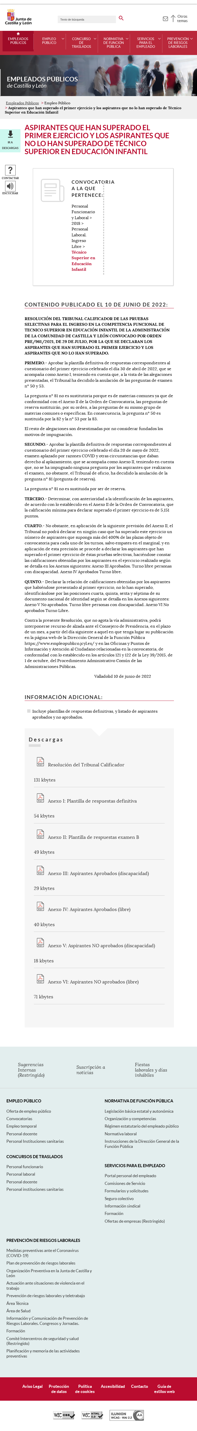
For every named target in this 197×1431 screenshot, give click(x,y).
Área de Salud (18, 1310)
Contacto (139, 1386)
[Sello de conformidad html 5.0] (92, 1417)
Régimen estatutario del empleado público (142, 1126)
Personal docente (21, 1133)
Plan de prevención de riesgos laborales (40, 1263)
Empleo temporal (21, 1126)
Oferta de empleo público (28, 1111)
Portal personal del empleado (130, 1175)
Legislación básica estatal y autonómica (139, 1111)
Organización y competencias (130, 1118)
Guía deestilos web (164, 1388)
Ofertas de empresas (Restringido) (135, 1221)
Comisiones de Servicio (125, 1183)
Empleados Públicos (18, 41)
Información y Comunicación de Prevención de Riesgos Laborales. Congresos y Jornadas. (47, 1320)
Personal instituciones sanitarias (35, 1189)
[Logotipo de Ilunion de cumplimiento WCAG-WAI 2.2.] (127, 1419)
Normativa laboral (121, 1133)
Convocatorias (19, 1118)
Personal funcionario (24, 1166)
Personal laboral (20, 1174)
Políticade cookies (85, 1388)
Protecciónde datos (59, 1388)
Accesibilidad (113, 1386)
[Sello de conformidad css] (64, 1417)
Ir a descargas (10, 145)
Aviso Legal (32, 1386)
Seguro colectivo (119, 1198)
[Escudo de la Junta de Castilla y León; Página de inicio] (18, 24)
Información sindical (122, 1206)
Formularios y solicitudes (127, 1190)
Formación (114, 1213)
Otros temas (182, 18)
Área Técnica (17, 1303)
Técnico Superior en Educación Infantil (83, 260)
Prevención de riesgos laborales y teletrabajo (45, 1295)
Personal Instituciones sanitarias (35, 1141)
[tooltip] (165, 18)
